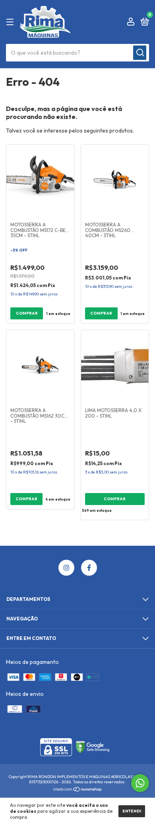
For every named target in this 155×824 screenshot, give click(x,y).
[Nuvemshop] (78, 790)
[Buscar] (139, 53)
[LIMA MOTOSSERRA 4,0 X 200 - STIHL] (115, 366)
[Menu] (11, 22)
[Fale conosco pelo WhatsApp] (140, 783)
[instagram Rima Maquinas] (66, 568)
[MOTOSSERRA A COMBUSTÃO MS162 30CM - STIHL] (40, 366)
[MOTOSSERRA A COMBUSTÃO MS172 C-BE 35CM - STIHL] (40, 180)
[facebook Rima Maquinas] (89, 568)
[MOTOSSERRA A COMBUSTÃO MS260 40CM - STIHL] (115, 180)
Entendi (131, 811)
